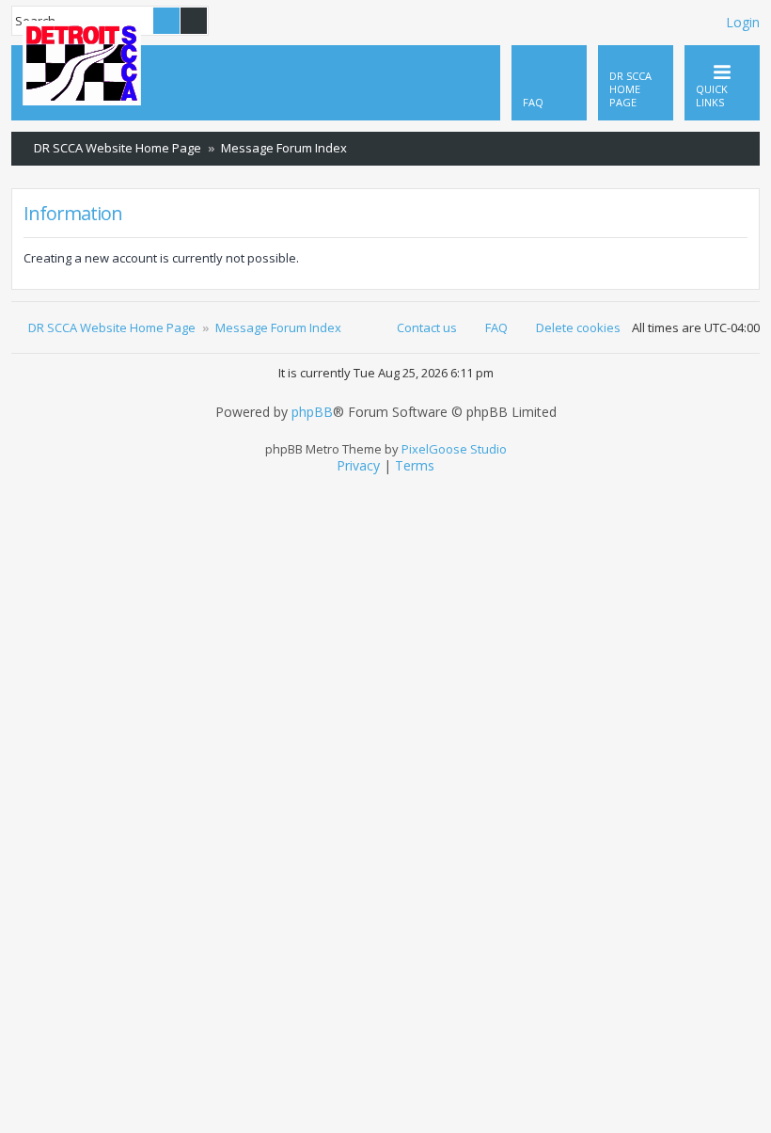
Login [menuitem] (743, 22)
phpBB (312, 412)
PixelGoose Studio (454, 448)
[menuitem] (635, 82)
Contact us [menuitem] (427, 327)
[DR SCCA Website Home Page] (82, 65)
